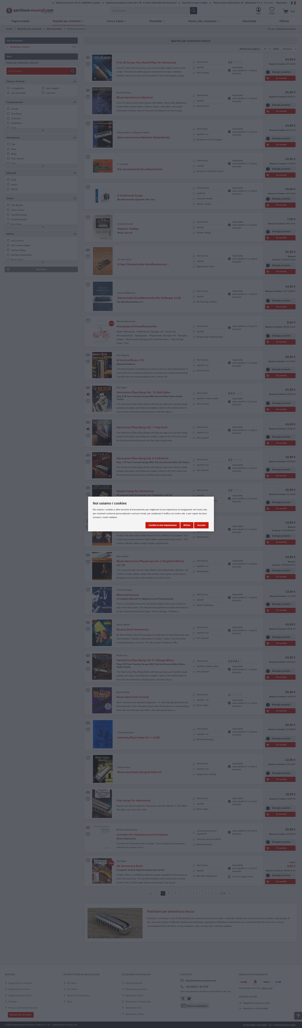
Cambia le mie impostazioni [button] (163, 525)
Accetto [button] (201, 525)
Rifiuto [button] (187, 525)
